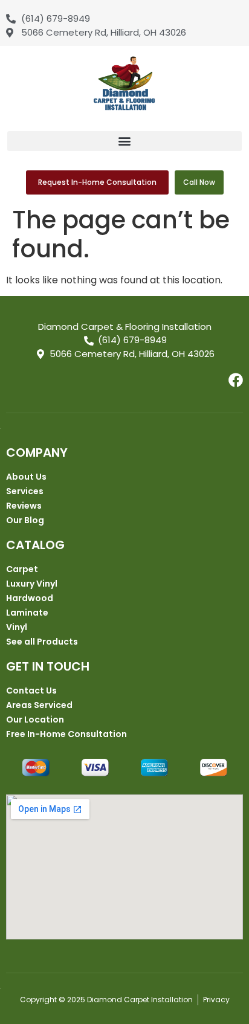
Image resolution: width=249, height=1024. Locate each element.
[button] (124, 141)
